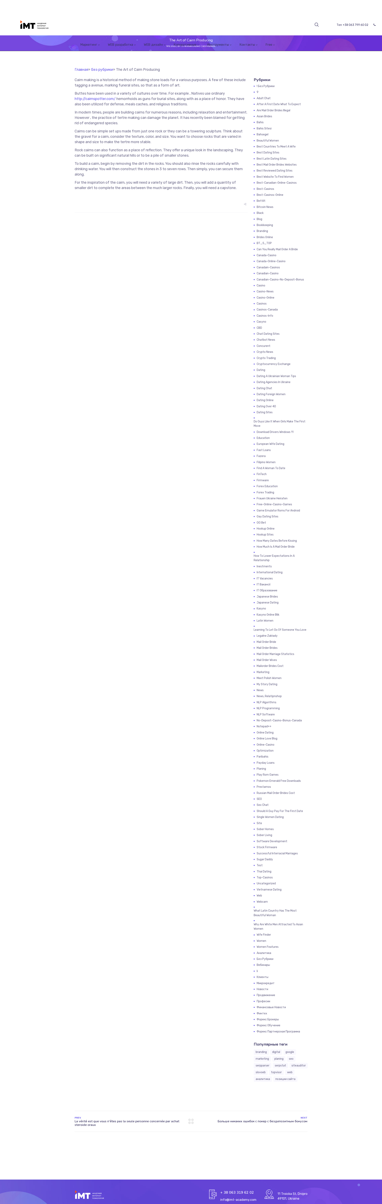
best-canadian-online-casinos (277, 182)
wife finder (264, 934)
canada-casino (266, 255)
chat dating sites (268, 334)
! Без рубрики (266, 86)
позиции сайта (285, 1079)
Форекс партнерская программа (278, 1031)
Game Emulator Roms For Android (278, 510)
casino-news (265, 291)
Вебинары (263, 965)
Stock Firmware (267, 847)
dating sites (265, 412)
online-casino (265, 744)
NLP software (266, 714)
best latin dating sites (271, 158)
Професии (263, 1001)
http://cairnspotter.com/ (95, 99)
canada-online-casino (271, 261)
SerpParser (262, 1065)
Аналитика (264, 953)
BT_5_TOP (264, 243)
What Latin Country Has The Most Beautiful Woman (275, 913)
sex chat (263, 805)
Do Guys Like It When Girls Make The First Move (279, 424)
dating (261, 370)
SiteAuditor (298, 1065)
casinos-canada (267, 309)
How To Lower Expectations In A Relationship (274, 558)
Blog (259, 219)
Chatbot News (266, 340)
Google (290, 1052)
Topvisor (276, 1072)
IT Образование (267, 590)
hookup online (266, 528)
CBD (259, 328)
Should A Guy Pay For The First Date (280, 811)
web (289, 1072)
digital (276, 1052)
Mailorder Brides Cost (270, 666)
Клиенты (262, 977)
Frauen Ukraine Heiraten (272, 498)
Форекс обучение (268, 1025)
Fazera (261, 456)
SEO (259, 799)
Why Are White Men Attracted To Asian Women (278, 926)
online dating (265, 732)
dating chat (264, 388)
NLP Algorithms (266, 702)
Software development (272, 841)
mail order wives (267, 660)
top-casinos (265, 877)
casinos (262, 303)
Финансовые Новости (271, 1007)
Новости (262, 989)
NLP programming (268, 708)
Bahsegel (262, 134)
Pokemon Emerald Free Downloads (279, 781)
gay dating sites (267, 516)
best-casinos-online (270, 195)
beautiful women (268, 140)
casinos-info (265, 315)
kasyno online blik (268, 614)
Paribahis (262, 756)
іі (257, 971)
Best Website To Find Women (275, 177)
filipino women (266, 462)
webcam (262, 901)
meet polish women (269, 678)
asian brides (264, 116)
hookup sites (265, 534)
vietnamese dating (269, 889)
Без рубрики (265, 959)
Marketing (263, 672)
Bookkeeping (265, 225)
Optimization (265, 750)
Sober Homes (265, 829)
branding (261, 1052)
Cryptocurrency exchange (273, 364)
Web (259, 895)
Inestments (264, 566)
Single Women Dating (270, 817)
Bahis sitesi (264, 128)
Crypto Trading (266, 358)
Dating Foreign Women (271, 394)
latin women (265, 620)
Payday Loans (266, 763)
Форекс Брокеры (268, 1019)
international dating (270, 572)
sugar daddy (265, 859)
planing (279, 1058)
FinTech (262, 474)
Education (263, 438)
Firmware (263, 480)
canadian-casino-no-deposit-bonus (280, 279)
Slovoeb (261, 1072)
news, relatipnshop (269, 696)
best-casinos (265, 189)
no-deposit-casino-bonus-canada (279, 720)
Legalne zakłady (267, 635)
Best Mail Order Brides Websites (277, 164)
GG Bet (261, 522)
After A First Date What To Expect (279, 104)
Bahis (260, 122)
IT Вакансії (263, 584)
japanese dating (268, 602)
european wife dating (270, 444)
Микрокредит (266, 983)
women (261, 941)
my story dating (267, 684)
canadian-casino (268, 273)
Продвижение (266, 995)
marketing (262, 1058)
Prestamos (264, 787)
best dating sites (268, 152)
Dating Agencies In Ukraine (273, 382)
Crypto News (265, 352)
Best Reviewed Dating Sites (274, 170)
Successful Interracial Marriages (277, 853)
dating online (265, 400)
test (260, 865)
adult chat (264, 98)
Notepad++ (264, 726)
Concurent (263, 346)
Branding (262, 231)
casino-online (265, 297)
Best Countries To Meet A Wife (276, 146)
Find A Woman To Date (271, 468)
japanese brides (267, 596)
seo (291, 1058)
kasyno (261, 608)
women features (268, 947)
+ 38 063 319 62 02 (237, 1192)
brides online (265, 237)
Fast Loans (264, 450)
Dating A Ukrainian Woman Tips (276, 376)
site (259, 823)
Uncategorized (266, 883)
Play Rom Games (268, 774)
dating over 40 (266, 406)
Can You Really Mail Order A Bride (277, 249)
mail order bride (266, 642)
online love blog (267, 738)
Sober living (264, 835)
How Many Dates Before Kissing (277, 540)
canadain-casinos (268, 267)
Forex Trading (265, 492)
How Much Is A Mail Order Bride (276, 546)
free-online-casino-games (274, 504)
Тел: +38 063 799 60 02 (352, 25)
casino (261, 285)
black (260, 213)
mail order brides (267, 648)
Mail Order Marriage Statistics (275, 654)
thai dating (264, 871)
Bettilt (261, 201)
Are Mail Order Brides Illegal (273, 110)
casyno (261, 321)
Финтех (262, 1013)
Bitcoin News (265, 207)
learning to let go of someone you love (280, 630)
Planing (261, 768)
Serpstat (280, 1065)
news (260, 690)
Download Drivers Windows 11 (275, 432)
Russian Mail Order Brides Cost (276, 793)
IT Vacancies (265, 578)
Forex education (267, 486)
